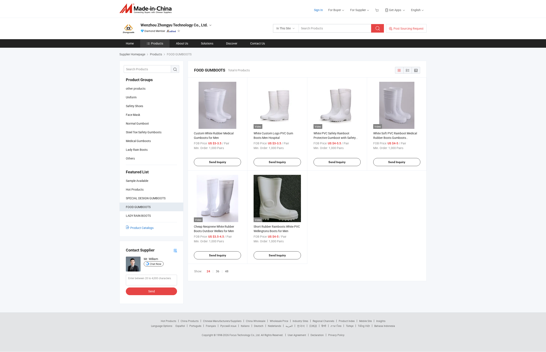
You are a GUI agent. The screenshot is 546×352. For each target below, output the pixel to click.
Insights (380, 321)
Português (195, 326)
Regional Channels (323, 321)
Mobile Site (365, 321)
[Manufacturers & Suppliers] (146, 8)
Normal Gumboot (137, 123)
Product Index (347, 321)
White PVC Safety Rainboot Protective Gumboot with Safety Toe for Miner (335, 137)
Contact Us (257, 43)
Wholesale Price (279, 321)
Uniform (131, 97)
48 (226, 271)
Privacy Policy (336, 335)
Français (211, 326)
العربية (289, 326)
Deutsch (258, 326)
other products (135, 88)
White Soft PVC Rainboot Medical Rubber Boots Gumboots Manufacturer (395, 137)
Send (151, 291)
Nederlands (274, 326)
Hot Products (168, 321)
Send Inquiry (217, 162)
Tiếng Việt (364, 326)
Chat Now (155, 264)
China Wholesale (255, 321)
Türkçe (349, 326)
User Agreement (297, 335)
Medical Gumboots (138, 141)
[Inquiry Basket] (377, 10)
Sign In (318, 10)
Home (130, 43)
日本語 (313, 326)
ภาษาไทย (336, 326)
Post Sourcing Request (409, 28)
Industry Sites (300, 321)
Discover (231, 43)
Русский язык (228, 326)
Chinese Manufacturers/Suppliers (222, 321)
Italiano (245, 326)
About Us (182, 43)
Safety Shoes (134, 106)
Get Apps (395, 10)
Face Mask (133, 115)
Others (130, 158)
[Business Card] (175, 250)
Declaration (317, 335)
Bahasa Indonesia (384, 326)
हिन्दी (323, 326)
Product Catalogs (142, 228)
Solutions (207, 43)
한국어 (301, 326)
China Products (190, 321)
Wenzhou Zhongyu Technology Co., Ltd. (174, 25)
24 (208, 271)
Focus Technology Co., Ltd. (245, 335)
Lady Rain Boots (137, 150)
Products (157, 43)
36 (217, 271)
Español (180, 326)
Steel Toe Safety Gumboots (143, 132)
